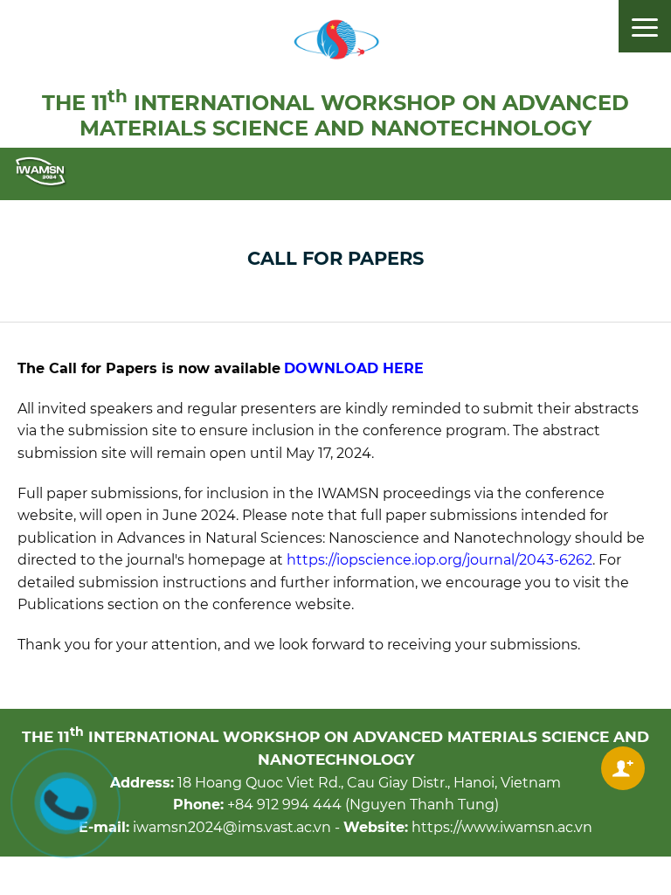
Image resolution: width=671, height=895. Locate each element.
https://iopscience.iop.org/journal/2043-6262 (439, 560)
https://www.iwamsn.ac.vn (502, 827)
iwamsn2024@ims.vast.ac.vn (232, 827)
